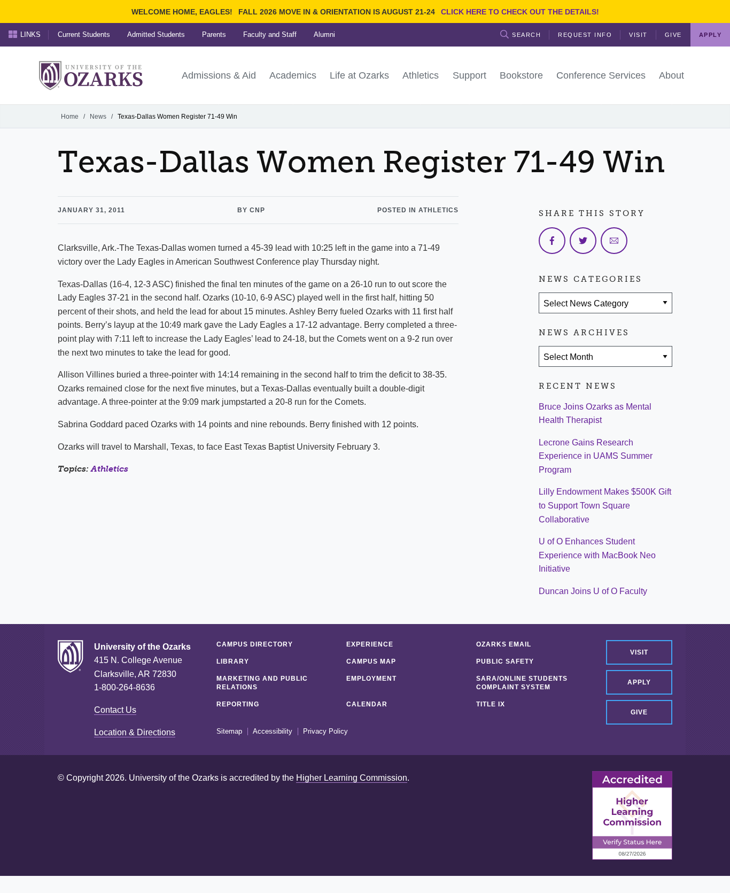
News (98, 116)
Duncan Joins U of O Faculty (593, 591)
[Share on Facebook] (552, 240)
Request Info (585, 35)
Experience (369, 644)
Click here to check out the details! (520, 11)
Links (30, 34)
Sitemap (229, 731)
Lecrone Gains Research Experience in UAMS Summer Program (596, 456)
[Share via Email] (614, 240)
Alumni (324, 34)
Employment (371, 678)
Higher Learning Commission (351, 777)
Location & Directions (134, 732)
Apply (639, 682)
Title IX (490, 704)
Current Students (84, 34)
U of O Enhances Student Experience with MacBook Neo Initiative (597, 555)
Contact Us (115, 709)
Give (673, 35)
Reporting (237, 704)
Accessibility (272, 731)
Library (232, 661)
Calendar (366, 704)
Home (70, 116)
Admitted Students (156, 34)
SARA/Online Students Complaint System (522, 683)
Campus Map (371, 661)
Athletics (109, 469)
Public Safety (505, 661)
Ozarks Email (503, 644)
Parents (214, 34)
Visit (638, 35)
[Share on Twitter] (583, 240)
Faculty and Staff (270, 34)
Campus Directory (254, 644)
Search (526, 35)
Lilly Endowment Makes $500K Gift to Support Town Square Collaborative (605, 505)
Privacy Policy (325, 731)
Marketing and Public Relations (262, 683)
